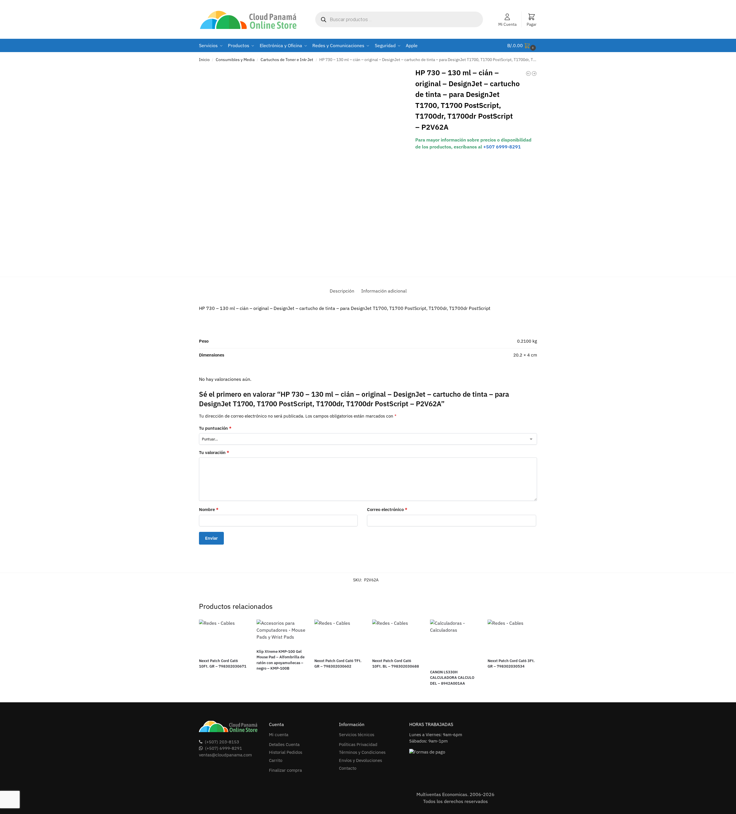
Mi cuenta (278, 734)
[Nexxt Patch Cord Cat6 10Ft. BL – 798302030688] (396, 636)
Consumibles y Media (235, 59)
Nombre (208, 509)
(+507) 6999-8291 (223, 748)
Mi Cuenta (507, 24)
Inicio (204, 59)
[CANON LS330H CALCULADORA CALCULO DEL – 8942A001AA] (454, 642)
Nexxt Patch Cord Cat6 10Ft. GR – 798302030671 (222, 663)
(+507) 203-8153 (222, 742)
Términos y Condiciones (362, 752)
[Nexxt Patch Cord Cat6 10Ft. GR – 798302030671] (223, 636)
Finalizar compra (285, 770)
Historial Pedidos (285, 752)
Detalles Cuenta (284, 744)
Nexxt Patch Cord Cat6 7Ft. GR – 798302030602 (337, 663)
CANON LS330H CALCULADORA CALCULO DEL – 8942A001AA (452, 678)
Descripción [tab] (342, 291)
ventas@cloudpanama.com (225, 755)
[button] (522, 45)
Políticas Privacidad (358, 744)
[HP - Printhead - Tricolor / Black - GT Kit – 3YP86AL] (534, 73)
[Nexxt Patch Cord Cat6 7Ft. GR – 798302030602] (339, 636)
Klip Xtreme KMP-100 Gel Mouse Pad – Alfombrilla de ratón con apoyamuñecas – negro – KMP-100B (281, 660)
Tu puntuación (215, 428)
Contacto (347, 768)
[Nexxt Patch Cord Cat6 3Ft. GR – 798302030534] (512, 636)
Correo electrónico (387, 509)
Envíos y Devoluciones (360, 760)
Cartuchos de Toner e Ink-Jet (287, 59)
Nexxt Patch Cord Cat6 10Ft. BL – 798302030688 (395, 663)
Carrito (275, 760)
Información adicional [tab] (384, 291)
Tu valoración (214, 452)
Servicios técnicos (356, 734)
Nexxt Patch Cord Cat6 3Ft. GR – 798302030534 (511, 663)
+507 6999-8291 (502, 147)
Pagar (531, 24)
